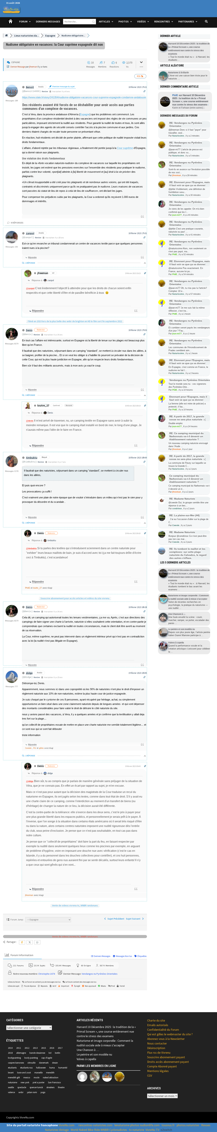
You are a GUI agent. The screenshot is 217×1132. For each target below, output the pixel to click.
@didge (29, 781)
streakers (50, 1087)
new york (25, 1082)
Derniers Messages (48, 21)
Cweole (28, 748)
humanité (62, 1067)
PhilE (27, 588)
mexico (26, 1077)
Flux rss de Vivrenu (158, 1052)
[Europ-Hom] (82, 1076)
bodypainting (14, 1057)
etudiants (12, 1067)
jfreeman (33, 66)
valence (11, 1092)
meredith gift (14, 1077)
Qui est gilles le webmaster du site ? (170, 1034)
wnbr (20, 1092)
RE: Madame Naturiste (182, 498)
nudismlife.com (150, 1125)
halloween (41, 1067)
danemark (43, 1062)
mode (36, 1077)
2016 (52, 1048)
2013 (35, 1048)
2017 (60, 1048)
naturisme (12, 1082)
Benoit (30, 87)
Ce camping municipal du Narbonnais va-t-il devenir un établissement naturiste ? (186, 478)
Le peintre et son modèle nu (94, 1054)
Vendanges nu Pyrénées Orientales (99, 973)
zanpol (30, 233)
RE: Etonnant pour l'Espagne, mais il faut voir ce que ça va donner (189, 263)
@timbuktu (31, 548)
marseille (38, 1072)
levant (11, 1072)
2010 (10, 1048)
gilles (41, 748)
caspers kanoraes (16, 1062)
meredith (50, 1072)
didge (29, 673)
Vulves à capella (86, 1059)
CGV (149, 1075)
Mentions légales (158, 1071)
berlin (57, 1052)
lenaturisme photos (126, 1125)
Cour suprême (125, 148)
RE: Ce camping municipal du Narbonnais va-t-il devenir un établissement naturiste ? (186, 436)
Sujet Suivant (133, 918)
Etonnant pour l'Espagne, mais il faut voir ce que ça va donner (188, 398)
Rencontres (162, 21)
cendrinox (177, 508)
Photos (124, 21)
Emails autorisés (157, 1025)
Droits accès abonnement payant (168, 1062)
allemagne (21, 1052)
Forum (23, 21)
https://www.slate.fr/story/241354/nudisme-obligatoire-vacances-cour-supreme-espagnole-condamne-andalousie (84, 97)
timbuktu (31, 457)
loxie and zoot (24, 1072)
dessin (55, 1062)
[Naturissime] (119, 1076)
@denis (29, 421)
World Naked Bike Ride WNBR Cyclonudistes (99, 1130)
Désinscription (156, 1048)
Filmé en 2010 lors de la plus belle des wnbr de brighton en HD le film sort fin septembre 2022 (75, 321)
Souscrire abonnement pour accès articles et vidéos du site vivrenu (75, 598)
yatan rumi (32, 1092)
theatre (61, 1087)
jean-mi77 (177, 215)
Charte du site (156, 1020)
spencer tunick (36, 1087)
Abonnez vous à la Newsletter (166, 1039)
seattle (11, 1087)
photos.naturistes (188, 1125)
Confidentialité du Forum (163, 1030)
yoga (43, 1092)
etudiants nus (26, 1067)
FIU (34, 748)
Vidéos (141, 21)
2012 (27, 1048)
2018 (10, 1052)
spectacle (21, 1087)
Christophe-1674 (46, 973)
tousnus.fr (168, 1125)
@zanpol (30, 288)
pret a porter (38, 1082)
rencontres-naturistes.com (95, 1125)
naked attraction (50, 1077)
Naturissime (178, 136)
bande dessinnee (37, 1052)
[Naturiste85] (107, 1076)
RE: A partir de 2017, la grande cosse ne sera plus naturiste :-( (187, 418)
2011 (18, 1048)
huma (52, 1067)
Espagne (85, 114)
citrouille (31, 1062)
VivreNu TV (152, 1130)
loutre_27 (43, 405)
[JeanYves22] (95, 1077)
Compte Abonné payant (162, 1066)
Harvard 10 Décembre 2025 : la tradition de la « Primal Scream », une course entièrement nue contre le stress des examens (106, 1031)
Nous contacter (157, 1043)
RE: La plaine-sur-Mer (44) (184, 515)
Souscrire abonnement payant (166, 1057)
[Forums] (6, 35)
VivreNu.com (66, 1125)
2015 (43, 1048)
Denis (29, 330)
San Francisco (54, 1082)
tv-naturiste (136, 1130)
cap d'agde (46, 1057)
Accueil (10, 23)
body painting (31, 1057)
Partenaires (186, 21)
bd (50, 1052)
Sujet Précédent (115, 918)
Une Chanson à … (88, 1050)
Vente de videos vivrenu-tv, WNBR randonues (75, 905)
